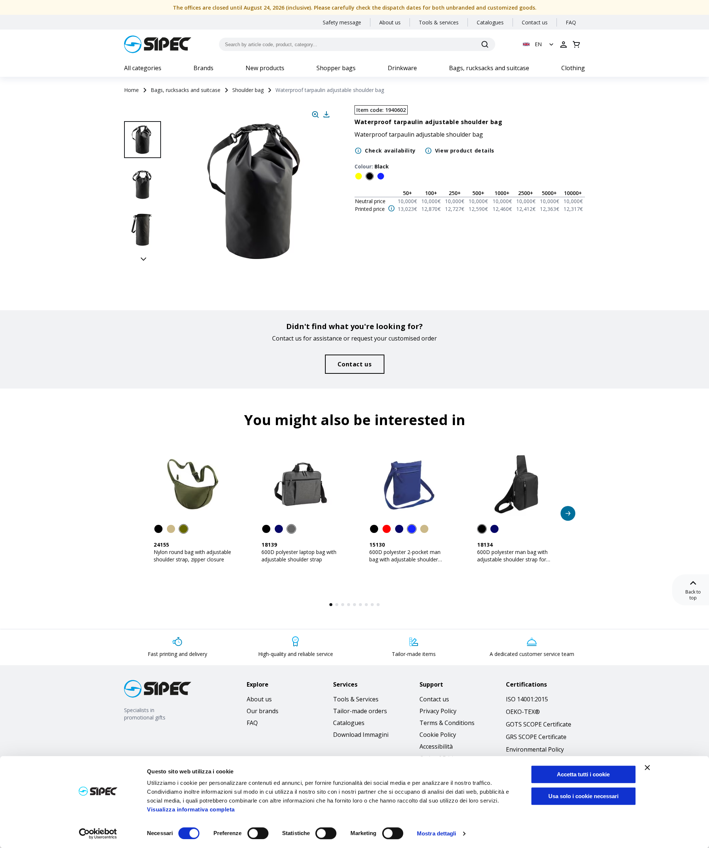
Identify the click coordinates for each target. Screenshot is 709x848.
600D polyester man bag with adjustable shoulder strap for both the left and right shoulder (514, 559)
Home (131, 89)
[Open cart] (576, 44)
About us (390, 22)
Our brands (262, 711)
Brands (203, 68)
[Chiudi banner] (647, 767)
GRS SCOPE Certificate (536, 737)
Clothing (573, 68)
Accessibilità (436, 746)
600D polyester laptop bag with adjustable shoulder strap (298, 555)
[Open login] (563, 44)
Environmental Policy (535, 749)
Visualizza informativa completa (191, 809)
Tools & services (439, 22)
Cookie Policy (437, 735)
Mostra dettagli (436, 833)
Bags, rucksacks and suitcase (489, 68)
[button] (539, 44)
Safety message (342, 22)
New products (265, 68)
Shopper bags (336, 68)
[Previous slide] (143, 113)
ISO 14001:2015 (527, 699)
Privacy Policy (437, 711)
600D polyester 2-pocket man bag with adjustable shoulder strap (405, 559)
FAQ (571, 22)
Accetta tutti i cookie (583, 774)
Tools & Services (356, 699)
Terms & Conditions (447, 723)
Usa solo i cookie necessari (583, 796)
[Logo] (157, 44)
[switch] (257, 833)
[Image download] (326, 114)
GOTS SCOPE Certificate (538, 724)
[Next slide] (143, 258)
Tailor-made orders (360, 711)
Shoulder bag (248, 89)
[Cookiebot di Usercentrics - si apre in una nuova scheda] (98, 833)
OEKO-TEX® (523, 712)
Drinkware (402, 68)
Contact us (535, 22)
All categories (142, 68)
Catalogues (490, 22)
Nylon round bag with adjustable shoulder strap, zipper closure (192, 555)
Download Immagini (360, 735)
